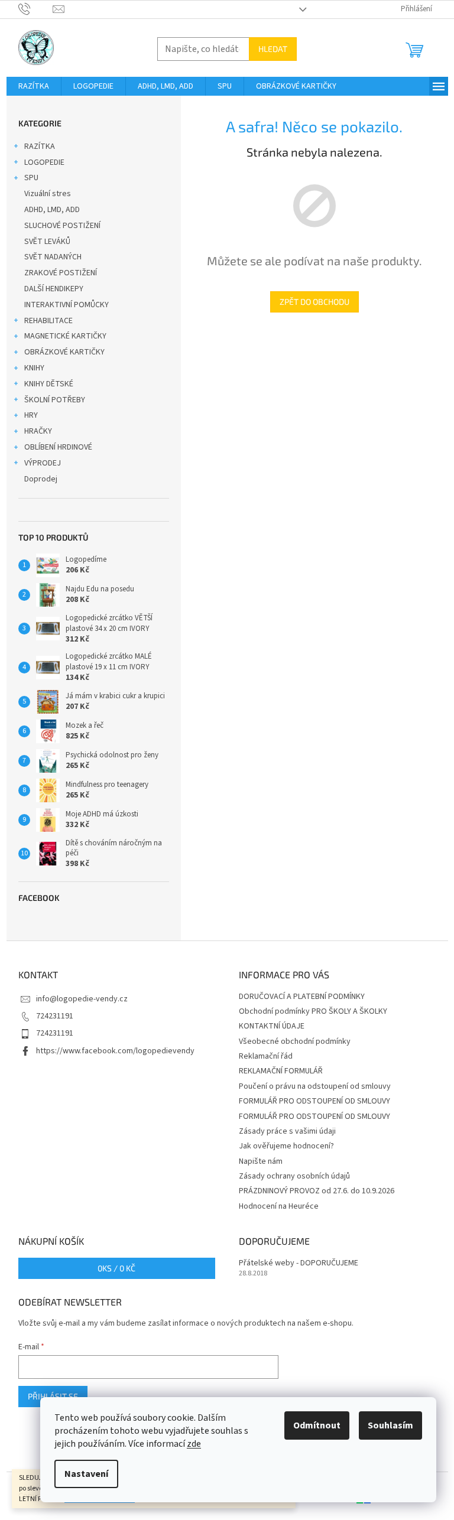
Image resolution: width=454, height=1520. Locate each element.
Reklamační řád (266, 1056)
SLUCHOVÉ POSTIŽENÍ (62, 226)
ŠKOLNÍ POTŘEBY (54, 400)
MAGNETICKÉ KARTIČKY (65, 336)
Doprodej (40, 479)
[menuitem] (34, 86)
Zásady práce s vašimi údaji (287, 1131)
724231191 (54, 1016)
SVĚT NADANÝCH (53, 257)
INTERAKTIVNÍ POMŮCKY (66, 305)
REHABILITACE (48, 321)
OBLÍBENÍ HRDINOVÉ (58, 447)
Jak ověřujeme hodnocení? (286, 1146)
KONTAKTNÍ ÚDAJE (271, 1026)
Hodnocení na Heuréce (279, 1206)
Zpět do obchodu (314, 302)
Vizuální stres (47, 194)
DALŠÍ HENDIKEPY (53, 289)
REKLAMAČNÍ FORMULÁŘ (281, 1071)
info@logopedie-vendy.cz (82, 999)
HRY (31, 415)
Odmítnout (316, 1425)
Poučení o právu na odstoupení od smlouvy (315, 1086)
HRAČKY (38, 431)
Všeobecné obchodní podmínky (295, 1041)
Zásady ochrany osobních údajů (294, 1176)
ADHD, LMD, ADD (52, 210)
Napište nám (261, 1161)
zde (194, 1443)
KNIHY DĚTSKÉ (48, 384)
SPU (31, 178)
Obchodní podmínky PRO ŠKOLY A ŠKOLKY (313, 1011)
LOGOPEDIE (44, 162)
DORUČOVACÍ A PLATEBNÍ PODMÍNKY (302, 997)
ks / (116, 1268)
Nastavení (86, 1473)
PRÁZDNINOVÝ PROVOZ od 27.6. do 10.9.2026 (316, 1191)
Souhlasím (390, 1425)
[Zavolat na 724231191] (35, 9)
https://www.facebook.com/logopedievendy (115, 1051)
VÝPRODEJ (42, 463)
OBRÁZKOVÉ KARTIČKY (64, 352)
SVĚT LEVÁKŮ (47, 242)
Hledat (272, 49)
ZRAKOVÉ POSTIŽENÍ (60, 273)
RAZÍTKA (39, 146)
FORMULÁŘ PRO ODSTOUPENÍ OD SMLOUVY (314, 1101)
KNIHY (34, 368)
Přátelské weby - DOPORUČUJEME (298, 1263)
